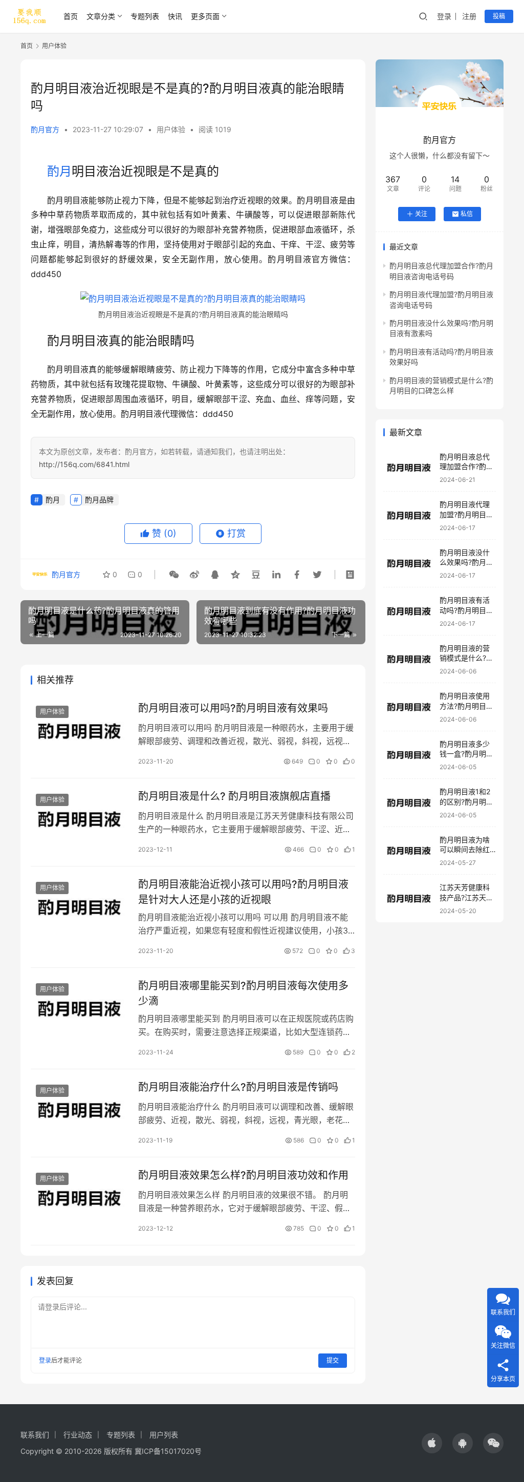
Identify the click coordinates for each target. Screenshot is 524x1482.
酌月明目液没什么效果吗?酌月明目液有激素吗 (466, 562)
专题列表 (144, 16)
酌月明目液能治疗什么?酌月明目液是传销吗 (238, 1087)
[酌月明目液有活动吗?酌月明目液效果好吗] (408, 611)
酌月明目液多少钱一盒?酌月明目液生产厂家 (466, 753)
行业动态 (77, 1434)
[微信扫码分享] (174, 574)
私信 (467, 214)
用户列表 (163, 1434)
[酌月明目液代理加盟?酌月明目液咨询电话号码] (408, 515)
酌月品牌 (99, 499)
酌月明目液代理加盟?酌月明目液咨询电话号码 (466, 514)
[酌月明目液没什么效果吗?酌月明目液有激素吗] (408, 563)
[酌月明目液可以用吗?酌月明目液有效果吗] (79, 731)
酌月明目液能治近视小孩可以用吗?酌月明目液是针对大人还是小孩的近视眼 (243, 891)
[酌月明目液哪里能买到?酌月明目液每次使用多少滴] (79, 1008)
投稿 (499, 16)
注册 (469, 16)
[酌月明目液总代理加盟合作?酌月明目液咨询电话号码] (408, 468)
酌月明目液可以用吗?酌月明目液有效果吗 (233, 708)
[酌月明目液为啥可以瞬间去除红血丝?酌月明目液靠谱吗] (408, 851)
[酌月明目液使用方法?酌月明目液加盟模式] (408, 707)
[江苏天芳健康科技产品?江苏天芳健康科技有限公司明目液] (408, 898)
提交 (332, 1360)
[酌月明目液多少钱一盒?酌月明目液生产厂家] (408, 755)
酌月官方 (45, 129)
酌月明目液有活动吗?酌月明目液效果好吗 (466, 610)
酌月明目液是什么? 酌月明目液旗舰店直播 (234, 796)
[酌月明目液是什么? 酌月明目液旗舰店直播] (79, 819)
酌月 (59, 171)
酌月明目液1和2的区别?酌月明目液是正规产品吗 (466, 801)
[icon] (432, 1443)
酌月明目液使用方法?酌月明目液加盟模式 (466, 705)
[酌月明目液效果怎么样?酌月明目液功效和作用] (79, 1198)
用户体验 (171, 129)
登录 (444, 16)
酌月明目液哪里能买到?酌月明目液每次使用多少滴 (243, 993)
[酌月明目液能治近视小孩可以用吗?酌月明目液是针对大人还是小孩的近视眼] (79, 907)
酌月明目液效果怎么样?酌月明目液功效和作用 (243, 1175)
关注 (421, 214)
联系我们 (34, 1434)
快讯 (175, 16)
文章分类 (100, 16)
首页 (70, 16)
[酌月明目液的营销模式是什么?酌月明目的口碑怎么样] (408, 659)
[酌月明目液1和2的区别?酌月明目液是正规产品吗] (408, 803)
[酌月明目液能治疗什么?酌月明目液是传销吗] (79, 1109)
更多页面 (205, 16)
